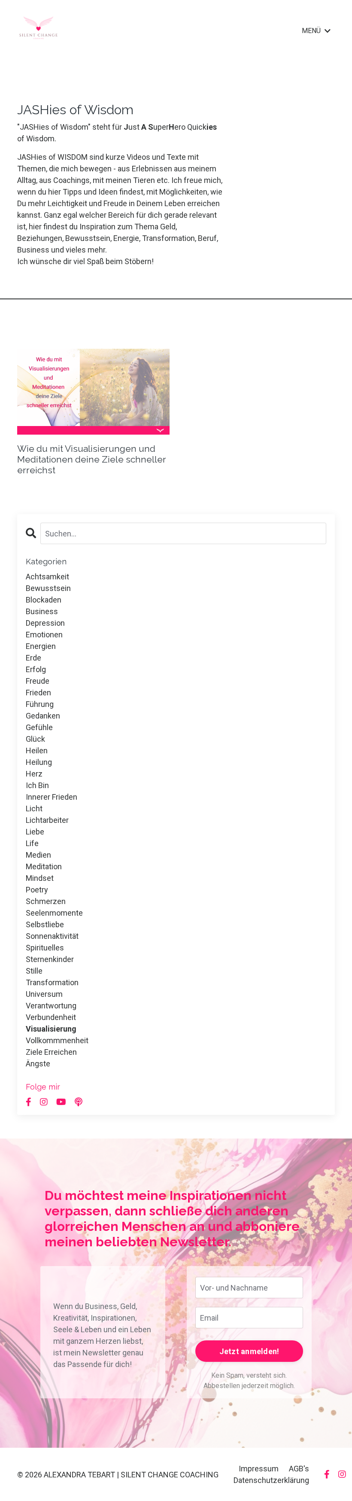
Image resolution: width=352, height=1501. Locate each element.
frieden (38, 692)
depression (45, 622)
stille (34, 970)
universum (44, 994)
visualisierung (51, 1028)
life (32, 843)
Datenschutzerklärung (271, 1480)
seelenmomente (54, 912)
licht (34, 808)
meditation (44, 866)
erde (33, 657)
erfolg (36, 669)
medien (38, 854)
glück (35, 738)
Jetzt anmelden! (249, 1351)
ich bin (37, 785)
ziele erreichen (51, 1051)
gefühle (39, 727)
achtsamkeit (47, 576)
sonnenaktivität (52, 936)
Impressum (259, 1468)
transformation (52, 982)
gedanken (43, 715)
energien (41, 646)
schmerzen (46, 901)
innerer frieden (51, 796)
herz (34, 773)
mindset (40, 878)
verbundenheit (51, 1017)
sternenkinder (50, 959)
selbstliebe (45, 924)
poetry (37, 889)
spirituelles (45, 947)
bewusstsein (48, 588)
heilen (37, 750)
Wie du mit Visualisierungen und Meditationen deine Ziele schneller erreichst (91, 459)
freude (37, 680)
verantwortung (51, 1005)
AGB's (299, 1468)
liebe (35, 831)
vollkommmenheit (57, 1040)
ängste (38, 1063)
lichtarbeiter (47, 820)
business (42, 611)
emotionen (44, 634)
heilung (39, 762)
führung (40, 704)
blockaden (43, 599)
